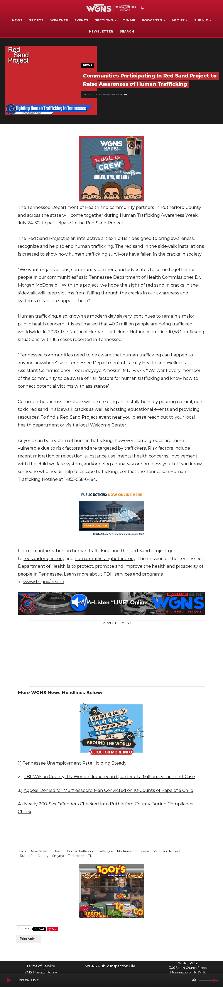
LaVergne (105, 851)
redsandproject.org (44, 558)
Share (24, 928)
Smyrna (58, 856)
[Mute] (194, 980)
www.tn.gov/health (43, 581)
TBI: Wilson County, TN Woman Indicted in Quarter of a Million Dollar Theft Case (109, 776)
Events (81, 20)
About (178, 20)
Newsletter (101, 31)
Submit (201, 20)
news (145, 851)
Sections (104, 20)
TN (90, 856)
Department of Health (46, 851)
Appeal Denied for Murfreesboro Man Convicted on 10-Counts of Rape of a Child (108, 790)
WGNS (123, 94)
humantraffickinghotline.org (105, 558)
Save (54, 929)
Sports (36, 20)
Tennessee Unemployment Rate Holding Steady (75, 763)
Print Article (28, 939)
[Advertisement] (124, 655)
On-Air (129, 20)
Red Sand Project (166, 851)
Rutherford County (34, 856)
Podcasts (152, 20)
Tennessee (76, 856)
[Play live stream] (9, 980)
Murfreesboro (127, 851)
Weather (59, 20)
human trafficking (80, 851)
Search (127, 31)
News (17, 20)
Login (145, 965)
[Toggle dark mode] (141, 8)
